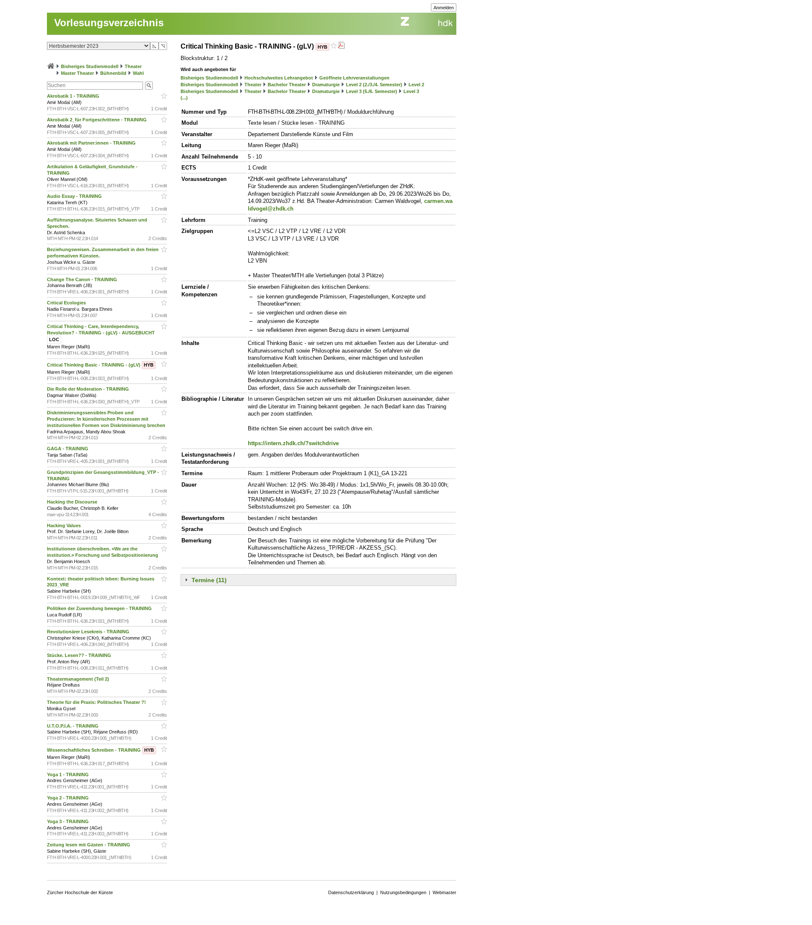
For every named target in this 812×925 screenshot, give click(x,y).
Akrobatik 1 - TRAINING (74, 96)
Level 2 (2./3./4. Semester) (374, 84)
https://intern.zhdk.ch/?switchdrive (293, 443)
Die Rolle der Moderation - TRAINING (88, 388)
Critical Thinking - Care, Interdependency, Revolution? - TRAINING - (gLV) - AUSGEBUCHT (101, 333)
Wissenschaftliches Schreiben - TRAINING (100, 750)
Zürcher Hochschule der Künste (80, 892)
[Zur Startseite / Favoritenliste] (51, 66)
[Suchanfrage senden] (149, 86)
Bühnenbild (113, 73)
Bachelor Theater (287, 84)
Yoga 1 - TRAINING (68, 774)
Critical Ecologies (67, 302)
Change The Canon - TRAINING (82, 279)
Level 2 (416, 84)
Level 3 (411, 91)
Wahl (138, 73)
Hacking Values (64, 525)
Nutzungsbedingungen (403, 892)
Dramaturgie (326, 84)
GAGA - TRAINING (68, 448)
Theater (133, 66)
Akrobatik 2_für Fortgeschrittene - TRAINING (97, 119)
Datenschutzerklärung (351, 892)
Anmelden (443, 7)
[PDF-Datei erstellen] (341, 46)
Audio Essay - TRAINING (75, 196)
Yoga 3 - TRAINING (68, 821)
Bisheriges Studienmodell (89, 66)
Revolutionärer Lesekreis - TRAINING (89, 631)
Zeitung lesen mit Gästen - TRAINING (89, 844)
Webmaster (444, 892)
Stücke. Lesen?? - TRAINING (79, 655)
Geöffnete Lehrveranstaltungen (354, 77)
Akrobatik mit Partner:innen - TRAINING (92, 142)
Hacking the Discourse (73, 501)
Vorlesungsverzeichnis (109, 22)
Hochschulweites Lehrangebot (278, 77)
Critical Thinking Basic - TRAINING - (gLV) (100, 364)
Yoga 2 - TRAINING (68, 797)
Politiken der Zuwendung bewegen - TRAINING (100, 608)
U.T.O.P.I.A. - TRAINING (73, 725)
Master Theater (77, 73)
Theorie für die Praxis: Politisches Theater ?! (97, 702)
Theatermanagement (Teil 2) (78, 678)
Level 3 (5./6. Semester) (371, 91)
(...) (184, 97)
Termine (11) (209, 580)
